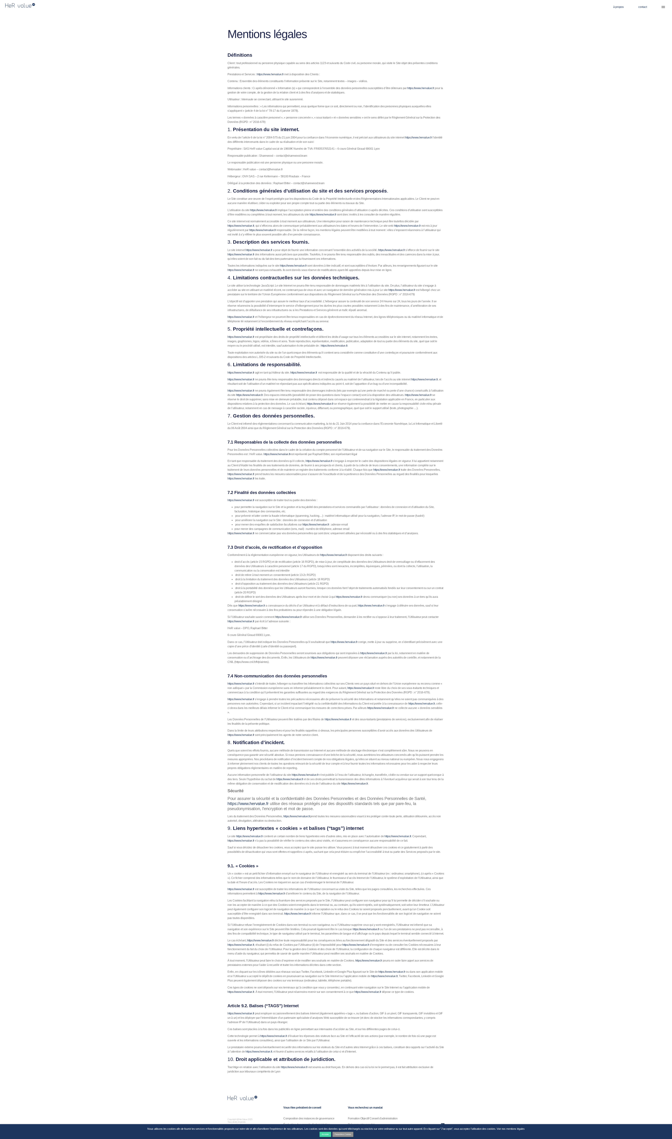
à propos (618, 6)
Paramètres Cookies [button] (343, 1134)
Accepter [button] (325, 1134)
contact (642, 6)
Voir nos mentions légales (511, 1128)
